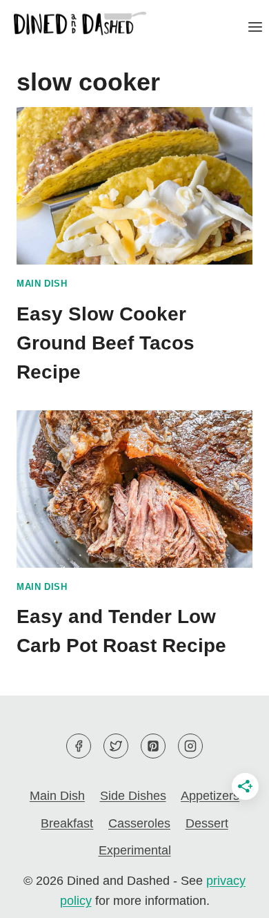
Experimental (135, 850)
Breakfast (67, 823)
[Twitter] (115, 746)
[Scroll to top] (233, 896)
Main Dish (42, 284)
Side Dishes (133, 796)
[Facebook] (78, 746)
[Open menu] (255, 27)
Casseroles (139, 823)
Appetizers (210, 796)
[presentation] (134, 186)
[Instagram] (190, 746)
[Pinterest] (153, 746)
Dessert (207, 823)
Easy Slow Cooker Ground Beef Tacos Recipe (106, 343)
